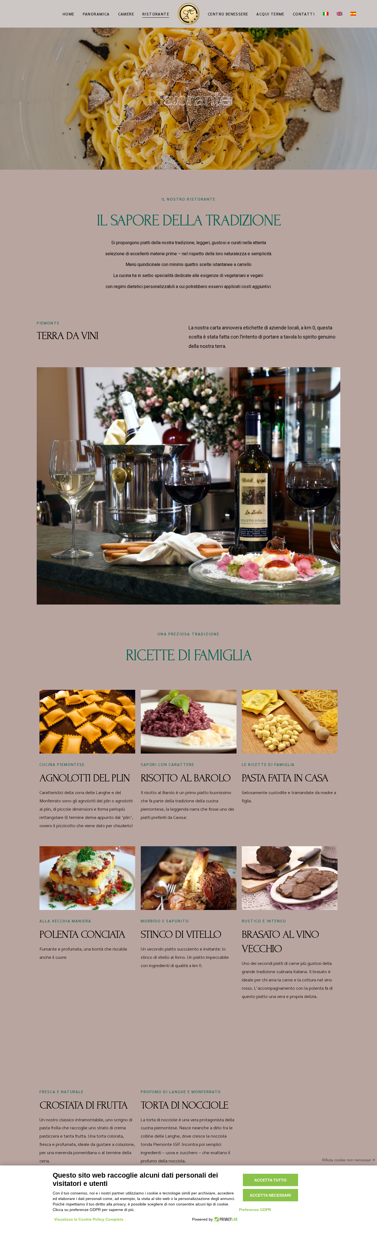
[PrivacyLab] (225, 1219)
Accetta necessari (270, 1195)
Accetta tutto (270, 1180)
